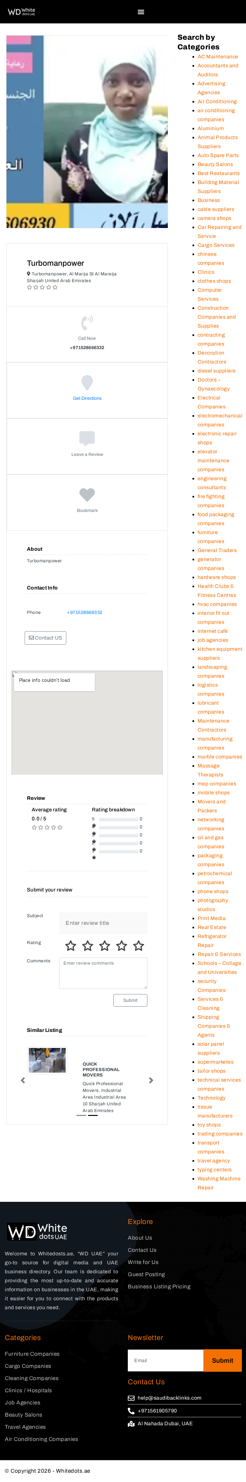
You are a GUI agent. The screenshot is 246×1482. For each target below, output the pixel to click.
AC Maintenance (218, 56)
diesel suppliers (217, 370)
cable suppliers (216, 209)
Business (209, 200)
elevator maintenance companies (214, 460)
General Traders (217, 550)
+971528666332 (84, 612)
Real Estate (212, 927)
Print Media (212, 918)
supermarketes (216, 1062)
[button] (141, 11)
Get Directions (87, 398)
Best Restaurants (219, 173)
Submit (130, 1000)
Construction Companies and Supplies (217, 317)
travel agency (214, 1160)
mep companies (217, 783)
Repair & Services (219, 954)
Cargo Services (216, 245)
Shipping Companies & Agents (214, 1026)
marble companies (220, 756)
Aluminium (211, 128)
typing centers (215, 1169)
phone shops (213, 891)
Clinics (206, 272)
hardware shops (217, 577)
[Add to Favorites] (87, 499)
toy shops (209, 1124)
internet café (213, 631)
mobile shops (214, 792)
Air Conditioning (217, 101)
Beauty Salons (215, 164)
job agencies (213, 640)
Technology (212, 1098)
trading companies (220, 1133)
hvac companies (217, 604)
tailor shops (212, 1071)
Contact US (48, 638)
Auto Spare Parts (218, 155)
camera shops (215, 218)
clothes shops (214, 281)
